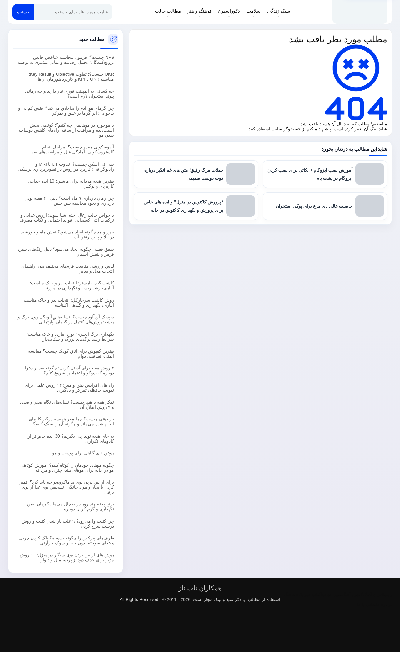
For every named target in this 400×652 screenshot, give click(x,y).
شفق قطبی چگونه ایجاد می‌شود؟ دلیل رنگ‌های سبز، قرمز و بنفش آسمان (66, 252)
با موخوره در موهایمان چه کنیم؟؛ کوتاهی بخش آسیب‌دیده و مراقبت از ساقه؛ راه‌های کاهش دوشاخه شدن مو (66, 130)
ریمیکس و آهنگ (377, 594)
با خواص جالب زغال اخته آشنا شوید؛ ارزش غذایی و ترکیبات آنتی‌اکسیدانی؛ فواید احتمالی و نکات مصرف (66, 218)
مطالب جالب (168, 10)
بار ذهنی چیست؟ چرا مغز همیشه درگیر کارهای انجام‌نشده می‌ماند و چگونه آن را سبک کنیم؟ (71, 421)
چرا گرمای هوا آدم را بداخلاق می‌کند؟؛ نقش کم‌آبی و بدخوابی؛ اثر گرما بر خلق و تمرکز (66, 111)
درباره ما (384, 604)
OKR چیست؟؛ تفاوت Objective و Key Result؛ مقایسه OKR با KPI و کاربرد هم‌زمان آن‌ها (71, 77)
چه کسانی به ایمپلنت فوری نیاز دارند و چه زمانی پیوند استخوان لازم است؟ (69, 93)
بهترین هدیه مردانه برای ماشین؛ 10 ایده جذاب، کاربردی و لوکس (71, 183)
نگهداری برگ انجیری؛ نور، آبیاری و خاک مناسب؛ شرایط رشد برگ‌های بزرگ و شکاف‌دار (70, 337)
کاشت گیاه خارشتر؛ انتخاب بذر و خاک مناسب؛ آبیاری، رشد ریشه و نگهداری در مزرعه (72, 285)
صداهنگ (291, 594)
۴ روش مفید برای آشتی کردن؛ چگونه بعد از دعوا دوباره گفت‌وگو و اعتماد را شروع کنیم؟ (69, 370)
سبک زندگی (278, 10)
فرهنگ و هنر (200, 10)
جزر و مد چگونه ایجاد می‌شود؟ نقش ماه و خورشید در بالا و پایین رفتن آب (67, 234)
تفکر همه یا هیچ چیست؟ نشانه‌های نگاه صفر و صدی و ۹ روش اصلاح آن (67, 404)
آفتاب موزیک (310, 594)
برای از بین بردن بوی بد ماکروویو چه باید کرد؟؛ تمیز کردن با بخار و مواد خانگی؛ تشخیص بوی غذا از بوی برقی (67, 486)
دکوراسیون (229, 10)
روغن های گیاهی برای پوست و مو (83, 452)
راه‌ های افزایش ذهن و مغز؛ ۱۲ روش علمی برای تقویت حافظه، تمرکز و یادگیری (69, 388)
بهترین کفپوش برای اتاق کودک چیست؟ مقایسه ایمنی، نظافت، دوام (71, 354)
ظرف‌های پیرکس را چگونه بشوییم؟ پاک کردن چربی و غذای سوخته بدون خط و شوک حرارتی (66, 540)
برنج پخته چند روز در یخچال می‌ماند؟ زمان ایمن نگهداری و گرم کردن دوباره (70, 506)
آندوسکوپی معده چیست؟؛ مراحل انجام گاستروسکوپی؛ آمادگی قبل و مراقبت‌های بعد (73, 149)
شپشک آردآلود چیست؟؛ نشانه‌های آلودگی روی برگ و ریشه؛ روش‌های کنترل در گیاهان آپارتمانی (66, 319)
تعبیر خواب (332, 594)
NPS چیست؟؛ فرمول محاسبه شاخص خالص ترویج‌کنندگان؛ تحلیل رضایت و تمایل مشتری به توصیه (66, 60)
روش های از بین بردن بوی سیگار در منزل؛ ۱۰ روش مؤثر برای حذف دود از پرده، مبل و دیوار (67, 557)
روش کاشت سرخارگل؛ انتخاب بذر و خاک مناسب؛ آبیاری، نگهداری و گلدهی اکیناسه (68, 303)
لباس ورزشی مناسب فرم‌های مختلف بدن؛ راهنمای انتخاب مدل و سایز (67, 268)
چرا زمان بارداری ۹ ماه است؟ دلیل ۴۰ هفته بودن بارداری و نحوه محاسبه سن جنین (69, 201)
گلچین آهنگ (352, 594)
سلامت (254, 10)
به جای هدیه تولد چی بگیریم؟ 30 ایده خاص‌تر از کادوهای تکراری (71, 439)
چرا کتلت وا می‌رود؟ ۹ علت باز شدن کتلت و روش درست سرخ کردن (68, 524)
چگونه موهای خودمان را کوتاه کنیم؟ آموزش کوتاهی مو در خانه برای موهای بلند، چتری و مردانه (67, 468)
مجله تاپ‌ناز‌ (360, 12)
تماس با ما (366, 604)
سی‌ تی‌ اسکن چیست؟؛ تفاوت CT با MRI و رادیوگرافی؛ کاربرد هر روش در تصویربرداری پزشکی (66, 167)
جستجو (23, 11)
